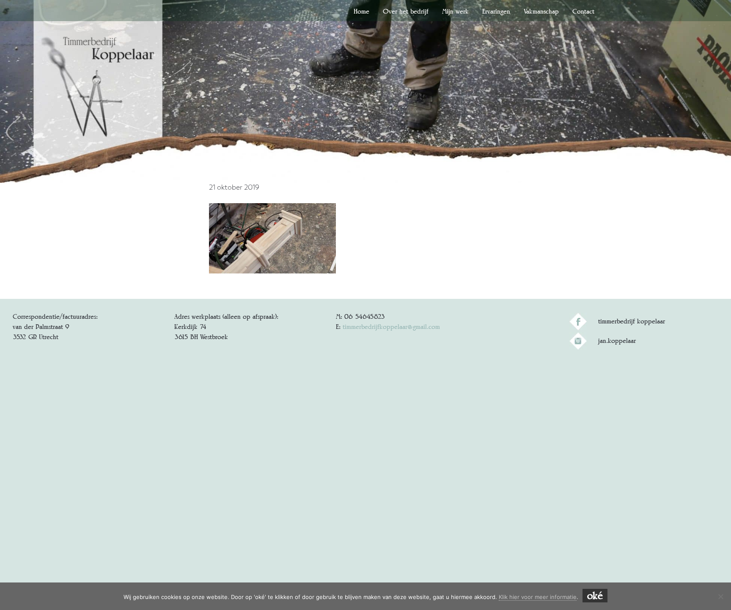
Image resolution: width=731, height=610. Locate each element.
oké (595, 596)
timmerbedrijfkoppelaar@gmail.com (391, 327)
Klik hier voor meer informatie (538, 596)
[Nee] (720, 596)
